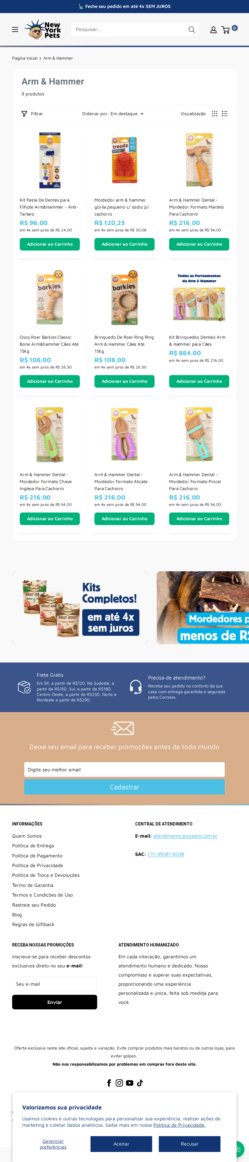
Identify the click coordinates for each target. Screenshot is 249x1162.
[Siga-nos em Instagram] (119, 1083)
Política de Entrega (33, 845)
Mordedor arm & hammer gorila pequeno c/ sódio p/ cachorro (121, 206)
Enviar (54, 1002)
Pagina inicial (24, 58)
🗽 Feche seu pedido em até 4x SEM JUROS (124, 6)
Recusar (190, 1143)
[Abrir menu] (15, 29)
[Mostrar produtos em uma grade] (214, 113)
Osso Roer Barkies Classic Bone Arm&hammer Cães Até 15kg (49, 344)
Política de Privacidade (37, 865)
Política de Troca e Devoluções (46, 875)
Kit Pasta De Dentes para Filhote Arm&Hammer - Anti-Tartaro (49, 206)
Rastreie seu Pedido (34, 905)
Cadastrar (124, 787)
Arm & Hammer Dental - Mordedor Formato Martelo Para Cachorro (196, 206)
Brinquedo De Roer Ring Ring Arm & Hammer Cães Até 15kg (124, 344)
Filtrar (37, 113)
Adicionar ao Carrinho (50, 244)
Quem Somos (27, 836)
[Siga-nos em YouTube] (129, 1083)
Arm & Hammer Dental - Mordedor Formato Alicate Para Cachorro (120, 481)
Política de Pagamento (37, 855)
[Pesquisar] (191, 29)
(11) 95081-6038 (166, 854)
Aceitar (121, 1143)
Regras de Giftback (33, 924)
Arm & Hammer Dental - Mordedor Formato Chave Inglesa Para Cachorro (46, 481)
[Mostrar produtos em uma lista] (224, 113)
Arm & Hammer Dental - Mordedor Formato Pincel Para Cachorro (195, 481)
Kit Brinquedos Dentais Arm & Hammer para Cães (197, 341)
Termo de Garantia (32, 885)
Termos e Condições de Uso (42, 894)
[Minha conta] (213, 29)
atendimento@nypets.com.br (185, 836)
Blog (17, 914)
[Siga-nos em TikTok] (140, 1083)
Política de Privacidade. (179, 1125)
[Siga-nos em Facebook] (109, 1083)
